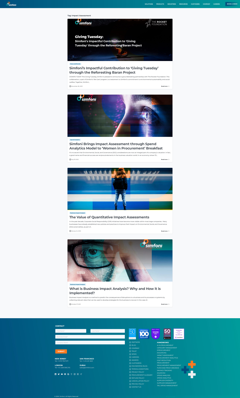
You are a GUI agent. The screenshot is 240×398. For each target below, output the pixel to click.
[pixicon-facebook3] (65, 374)
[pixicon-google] (68, 374)
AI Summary (170, 396)
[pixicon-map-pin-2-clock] (71, 374)
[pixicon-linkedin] (55, 374)
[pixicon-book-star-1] (77, 374)
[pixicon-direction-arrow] (81, 374)
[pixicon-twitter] (58, 374)
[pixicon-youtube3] (61, 374)
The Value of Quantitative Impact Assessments (109, 217)
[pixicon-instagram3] (74, 374)
